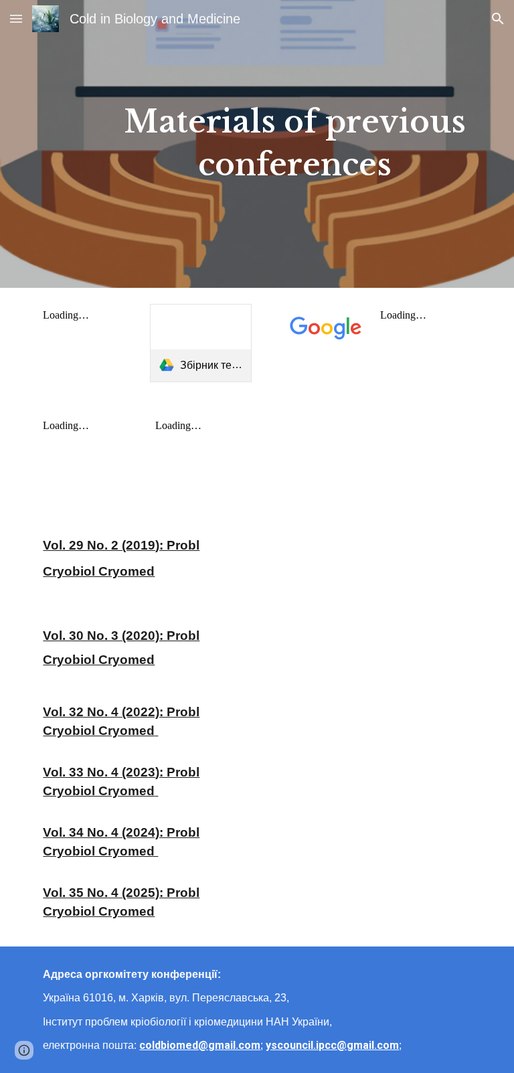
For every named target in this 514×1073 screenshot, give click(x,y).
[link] (200, 343)
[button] (16, 18)
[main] (294, 143)
